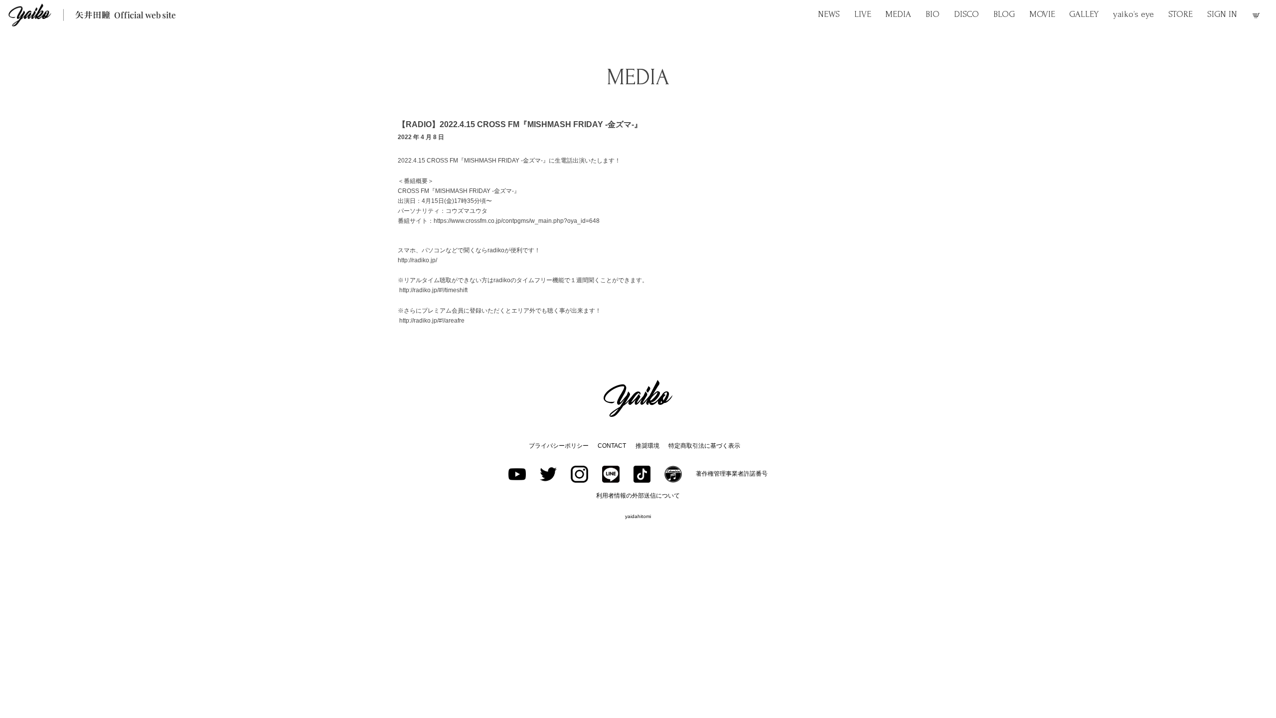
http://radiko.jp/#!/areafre (432, 320)
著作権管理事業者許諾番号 (732, 474)
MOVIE (1042, 14)
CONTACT (612, 446)
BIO (933, 14)
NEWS (829, 14)
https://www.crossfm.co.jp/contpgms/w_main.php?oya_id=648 (517, 220)
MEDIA (898, 14)
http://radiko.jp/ (417, 260)
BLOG (1004, 14)
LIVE (862, 14)
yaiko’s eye (1133, 14)
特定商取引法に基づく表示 (704, 446)
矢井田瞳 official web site (92, 14)
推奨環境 (647, 446)
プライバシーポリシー (559, 446)
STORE (1180, 14)
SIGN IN (1222, 14)
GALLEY (1084, 14)
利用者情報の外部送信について (638, 496)
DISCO (966, 14)
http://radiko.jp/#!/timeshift (433, 290)
